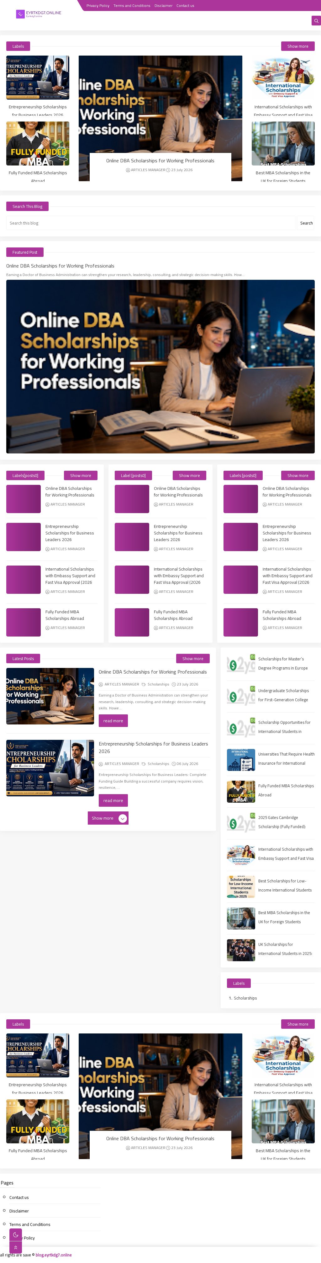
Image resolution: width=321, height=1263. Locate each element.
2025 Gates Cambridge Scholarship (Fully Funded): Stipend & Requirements (282, 826)
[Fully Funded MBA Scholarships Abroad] (37, 143)
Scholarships (158, 684)
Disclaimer (163, 5)
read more (113, 721)
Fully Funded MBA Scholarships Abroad (38, 177)
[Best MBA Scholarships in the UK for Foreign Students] (283, 143)
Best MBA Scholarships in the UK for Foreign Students (283, 177)
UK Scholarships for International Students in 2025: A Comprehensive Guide (285, 953)
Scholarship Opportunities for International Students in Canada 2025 (284, 731)
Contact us (185, 5)
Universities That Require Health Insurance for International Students (286, 763)
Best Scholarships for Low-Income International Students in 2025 (285, 890)
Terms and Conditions (131, 5)
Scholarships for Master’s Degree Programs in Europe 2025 (283, 668)
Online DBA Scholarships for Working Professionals (160, 160)
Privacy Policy (98, 5)
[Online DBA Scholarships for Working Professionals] (160, 118)
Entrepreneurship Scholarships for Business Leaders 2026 (38, 111)
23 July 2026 (181, 169)
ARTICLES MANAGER (148, 169)
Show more (297, 46)
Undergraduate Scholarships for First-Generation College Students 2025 (283, 700)
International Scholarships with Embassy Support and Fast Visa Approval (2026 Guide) (283, 115)
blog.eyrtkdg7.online (54, 1255)
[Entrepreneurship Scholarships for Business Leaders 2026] (37, 78)
